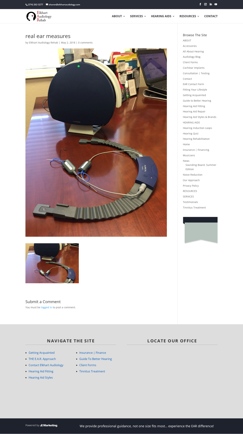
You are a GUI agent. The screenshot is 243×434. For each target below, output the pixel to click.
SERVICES (188, 196)
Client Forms (190, 62)
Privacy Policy (191, 185)
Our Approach (191, 180)
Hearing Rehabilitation (196, 138)
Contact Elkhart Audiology (46, 365)
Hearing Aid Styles (41, 377)
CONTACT (211, 16)
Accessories (190, 46)
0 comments (85, 42)
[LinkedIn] (210, 4)
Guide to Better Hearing (197, 100)
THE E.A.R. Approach (42, 359)
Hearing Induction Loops (197, 128)
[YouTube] (216, 4)
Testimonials (190, 202)
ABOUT (117, 16)
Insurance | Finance (92, 353)
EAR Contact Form (193, 84)
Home (186, 144)
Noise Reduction (192, 174)
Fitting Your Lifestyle (195, 89)
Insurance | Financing (196, 149)
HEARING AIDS (161, 16)
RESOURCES (190, 191)
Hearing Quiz (191, 133)
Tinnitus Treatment (194, 207)
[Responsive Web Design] (49, 425)
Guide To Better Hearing (95, 359)
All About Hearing (193, 51)
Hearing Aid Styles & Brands (199, 117)
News (186, 160)
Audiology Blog (191, 56)
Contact (187, 78)
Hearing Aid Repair (194, 111)
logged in (46, 307)
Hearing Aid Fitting (194, 106)
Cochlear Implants (194, 67)
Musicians (189, 155)
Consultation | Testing (196, 73)
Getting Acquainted (194, 95)
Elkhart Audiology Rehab (43, 42)
